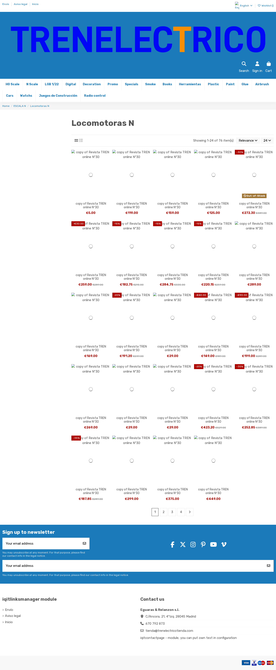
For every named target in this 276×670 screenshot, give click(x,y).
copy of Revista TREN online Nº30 (91, 205)
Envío (6, 4)
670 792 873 (155, 624)
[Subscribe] (84, 543)
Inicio (35, 4)
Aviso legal (21, 4)
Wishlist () (267, 5)
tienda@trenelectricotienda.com (169, 631)
